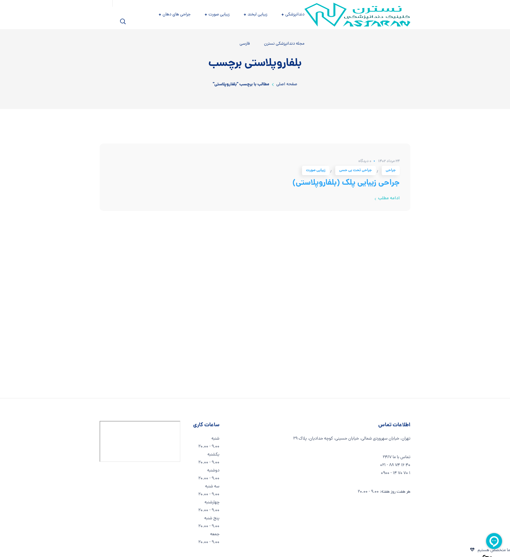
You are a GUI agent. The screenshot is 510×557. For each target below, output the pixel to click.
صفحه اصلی (286, 84)
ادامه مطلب (389, 198)
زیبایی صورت (315, 170)
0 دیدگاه (364, 161)
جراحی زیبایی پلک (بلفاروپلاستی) (346, 183)
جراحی (391, 170)
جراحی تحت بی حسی (355, 170)
